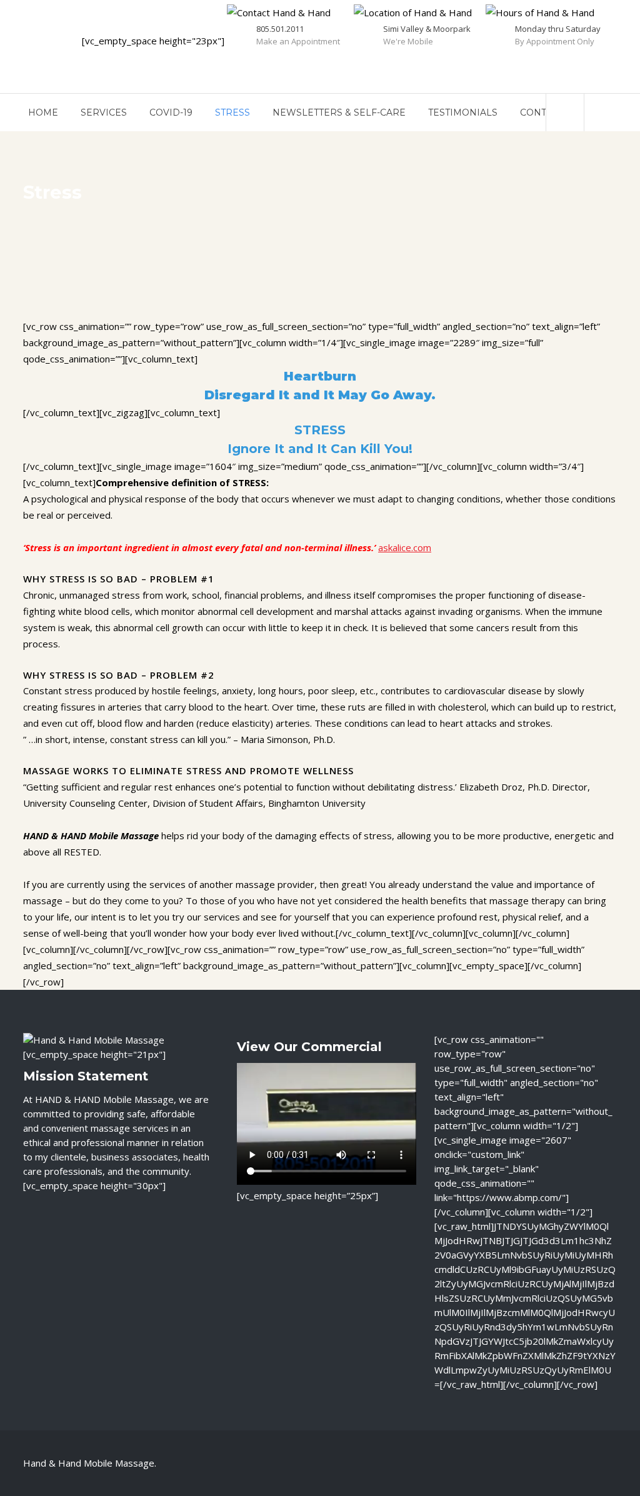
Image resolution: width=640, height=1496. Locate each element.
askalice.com (404, 547)
